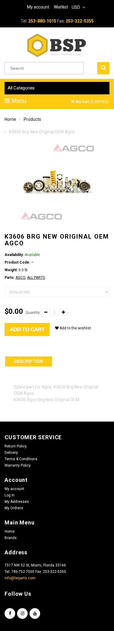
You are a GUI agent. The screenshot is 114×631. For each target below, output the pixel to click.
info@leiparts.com (20, 578)
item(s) (92, 101)
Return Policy (16, 446)
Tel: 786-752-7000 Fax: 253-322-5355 (35, 572)
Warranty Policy (18, 465)
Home (10, 119)
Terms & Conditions (21, 459)
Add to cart (27, 329)
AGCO (20, 277)
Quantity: (33, 312)
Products (32, 119)
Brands (11, 538)
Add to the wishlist (75, 328)
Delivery (11, 452)
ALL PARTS (36, 277)
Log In (10, 495)
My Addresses (17, 502)
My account (14, 489)
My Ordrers (14, 508)
